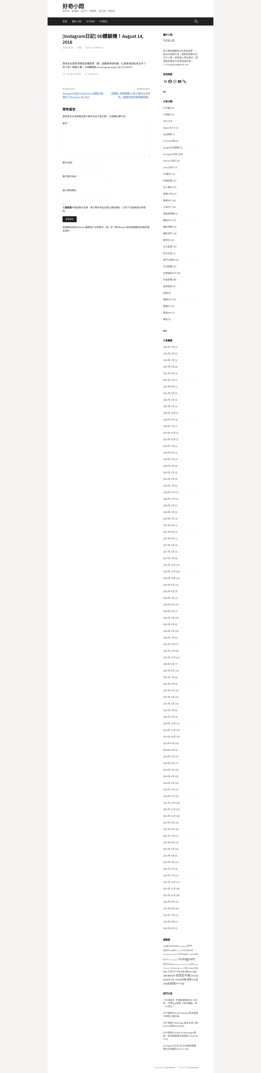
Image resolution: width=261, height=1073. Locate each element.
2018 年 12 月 (169, 492)
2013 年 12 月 (169, 802)
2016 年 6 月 (168, 604)
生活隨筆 (167, 266)
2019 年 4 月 (168, 465)
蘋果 (189, 979)
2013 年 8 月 (168, 829)
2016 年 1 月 (168, 637)
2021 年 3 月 (168, 406)
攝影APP (167, 220)
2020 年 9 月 (168, 419)
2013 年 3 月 (168, 862)
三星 (185, 968)
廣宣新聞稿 (169, 213)
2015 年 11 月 (169, 650)
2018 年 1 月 (168, 518)
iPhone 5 (178, 964)
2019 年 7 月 (168, 446)
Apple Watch (169, 127)
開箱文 (166, 306)
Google (184, 954)
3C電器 (166, 114)
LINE (191, 964)
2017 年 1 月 (168, 558)
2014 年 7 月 (168, 756)
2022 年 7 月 (168, 347)
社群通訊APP (169, 273)
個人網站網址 (69, 190)
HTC (167, 959)
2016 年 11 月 (169, 571)
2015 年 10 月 (169, 657)
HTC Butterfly (174, 960)
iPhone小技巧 (170, 160)
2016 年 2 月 (168, 631)
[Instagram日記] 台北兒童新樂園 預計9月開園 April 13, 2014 (179, 1047)
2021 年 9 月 (168, 366)
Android (173, 946)
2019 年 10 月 (169, 439)
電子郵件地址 (70, 176)
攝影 (183, 971)
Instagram (93, 73)
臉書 (183, 979)
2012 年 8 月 (168, 908)
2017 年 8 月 (168, 531)
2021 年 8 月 (168, 373)
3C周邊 (166, 946)
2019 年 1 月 (168, 485)
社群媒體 (178, 980)
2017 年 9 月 (168, 525)
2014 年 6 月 (168, 763)
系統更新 (167, 286)
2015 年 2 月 (168, 710)
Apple (166, 950)
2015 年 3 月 (168, 703)
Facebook (187, 950)
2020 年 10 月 (169, 413)
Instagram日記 (73, 73)
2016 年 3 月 (168, 624)
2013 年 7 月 (168, 835)
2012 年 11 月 (169, 888)
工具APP (167, 206)
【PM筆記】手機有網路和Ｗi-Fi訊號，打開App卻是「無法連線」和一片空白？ (180, 1003)
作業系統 (191, 968)
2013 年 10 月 (169, 816)
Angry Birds (182, 946)
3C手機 (166, 107)
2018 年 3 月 (168, 505)
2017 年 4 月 (168, 545)
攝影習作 (167, 233)
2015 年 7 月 (168, 677)
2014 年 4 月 (168, 776)
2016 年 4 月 (168, 617)
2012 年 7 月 (168, 915)
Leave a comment (94, 47)
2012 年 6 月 (168, 921)
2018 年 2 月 (168, 512)
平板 (178, 971)
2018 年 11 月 (169, 498)
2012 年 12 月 (169, 882)
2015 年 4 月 (168, 697)
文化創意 (167, 246)
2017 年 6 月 (168, 538)
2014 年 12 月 (169, 723)
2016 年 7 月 (168, 598)
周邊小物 (167, 193)
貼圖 (165, 292)
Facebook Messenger (170, 954)
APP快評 (90, 21)
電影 (165, 319)
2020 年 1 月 (168, 426)
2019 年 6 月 (168, 452)
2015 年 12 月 (169, 644)
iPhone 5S (185, 964)
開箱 (182, 984)
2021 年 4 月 (168, 399)
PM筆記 (103, 21)
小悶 (79, 47)
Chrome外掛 (169, 140)
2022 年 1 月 (168, 360)
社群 (172, 980)
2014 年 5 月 (168, 769)
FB (179, 954)
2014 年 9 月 (168, 743)
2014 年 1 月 (168, 796)
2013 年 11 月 (169, 809)
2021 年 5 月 (168, 393)
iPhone (171, 964)
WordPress (170, 1067)
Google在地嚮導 (171, 147)
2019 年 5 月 (168, 459)
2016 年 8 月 (168, 591)
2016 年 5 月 (168, 611)
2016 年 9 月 (168, 584)
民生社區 (167, 253)
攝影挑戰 (167, 226)
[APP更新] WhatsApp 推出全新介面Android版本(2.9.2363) (180, 1024)
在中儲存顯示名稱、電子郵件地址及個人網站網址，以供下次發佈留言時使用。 (104, 209)
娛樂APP (167, 200)
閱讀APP (167, 312)
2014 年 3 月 (168, 783)
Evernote (179, 950)
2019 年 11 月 (169, 432)
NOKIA (196, 964)
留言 (66, 123)
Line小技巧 (168, 167)
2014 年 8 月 (168, 750)
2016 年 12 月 (169, 565)
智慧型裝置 (194, 976)
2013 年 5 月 (168, 849)
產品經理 (166, 980)
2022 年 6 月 (168, 353)
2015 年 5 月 (168, 690)
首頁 (65, 21)
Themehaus (192, 1067)
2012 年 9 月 (168, 901)
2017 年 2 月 (168, 551)
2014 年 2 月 (168, 789)
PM (164, 968)
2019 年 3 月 (168, 472)
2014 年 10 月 (169, 736)
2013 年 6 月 (168, 842)
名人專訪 (167, 187)
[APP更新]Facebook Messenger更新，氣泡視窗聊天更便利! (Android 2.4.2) (180, 1036)
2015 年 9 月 (168, 664)
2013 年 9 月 (168, 822)
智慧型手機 (183, 975)
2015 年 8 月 (168, 670)
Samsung (174, 968)
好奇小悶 (73, 6)
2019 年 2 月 (168, 479)
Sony (181, 968)
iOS (165, 964)
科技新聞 (167, 279)
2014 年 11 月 (169, 730)
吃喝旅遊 (167, 180)
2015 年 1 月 (168, 716)
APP (165, 121)
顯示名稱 (68, 162)
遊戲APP (167, 299)
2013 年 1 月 (168, 875)
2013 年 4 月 (168, 855)
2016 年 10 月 (169, 578)
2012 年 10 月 (169, 895)
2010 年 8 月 (168, 928)
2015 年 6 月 (168, 683)
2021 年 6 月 (168, 386)
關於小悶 (76, 21)
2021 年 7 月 (168, 380)
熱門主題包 (169, 259)
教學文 (166, 240)
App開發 (167, 134)
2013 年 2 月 (168, 868)
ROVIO (168, 968)
